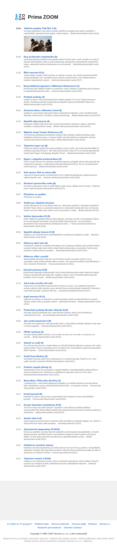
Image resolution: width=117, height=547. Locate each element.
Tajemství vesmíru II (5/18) (37, 458)
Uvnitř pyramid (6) (33, 394)
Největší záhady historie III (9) (39, 232)
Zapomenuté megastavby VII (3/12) (42, 429)
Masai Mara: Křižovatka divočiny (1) (42, 380)
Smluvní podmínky (60, 524)
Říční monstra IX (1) (34, 72)
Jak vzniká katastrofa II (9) (37, 321)
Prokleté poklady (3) (34, 97)
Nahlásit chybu (42, 524)
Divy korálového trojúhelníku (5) (40, 57)
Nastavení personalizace (49, 527)
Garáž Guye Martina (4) (36, 356)
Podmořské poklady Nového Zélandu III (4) (46, 310)
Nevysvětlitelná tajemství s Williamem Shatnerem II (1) (52, 86)
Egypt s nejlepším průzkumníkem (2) (43, 159)
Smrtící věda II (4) (33, 418)
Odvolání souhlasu (73, 527)
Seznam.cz (104, 524)
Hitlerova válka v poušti (36, 256)
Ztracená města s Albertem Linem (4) (43, 110)
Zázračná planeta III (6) (35, 270)
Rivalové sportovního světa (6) (40, 183)
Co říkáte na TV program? (19, 524)
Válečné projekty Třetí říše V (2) (40, 28)
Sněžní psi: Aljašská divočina (39, 203)
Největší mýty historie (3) (37, 121)
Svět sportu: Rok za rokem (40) (40, 172)
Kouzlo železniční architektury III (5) (42, 405)
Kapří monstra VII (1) (34, 296)
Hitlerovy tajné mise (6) (36, 243)
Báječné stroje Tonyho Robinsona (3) (43, 132)
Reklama (92, 524)
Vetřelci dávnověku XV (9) (37, 216)
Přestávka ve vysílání (35, 194)
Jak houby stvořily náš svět (38, 283)
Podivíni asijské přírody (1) (38, 367)
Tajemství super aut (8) (36, 145)
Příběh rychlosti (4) (34, 332)
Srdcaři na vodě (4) (33, 343)
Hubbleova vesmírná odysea (38, 445)
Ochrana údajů (79, 524)
